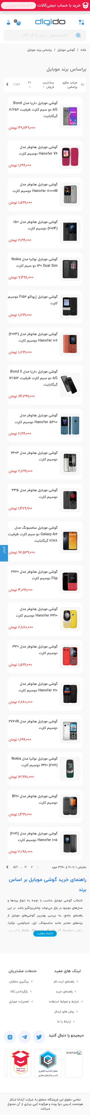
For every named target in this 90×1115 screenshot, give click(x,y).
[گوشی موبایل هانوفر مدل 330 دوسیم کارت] (70, 656)
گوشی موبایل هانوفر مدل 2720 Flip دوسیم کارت (34, 575)
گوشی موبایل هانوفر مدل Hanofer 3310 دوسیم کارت (37, 612)
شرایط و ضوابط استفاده (64, 1002)
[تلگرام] (24, 1037)
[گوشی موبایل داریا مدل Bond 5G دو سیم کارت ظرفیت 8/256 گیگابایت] (70, 116)
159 (15, 867)
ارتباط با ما (64, 1022)
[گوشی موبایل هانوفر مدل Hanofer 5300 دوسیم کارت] (70, 425)
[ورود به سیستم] (8, 22)
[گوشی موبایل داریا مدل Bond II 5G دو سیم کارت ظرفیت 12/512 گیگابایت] (70, 385)
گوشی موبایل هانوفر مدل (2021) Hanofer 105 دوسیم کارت (34, 837)
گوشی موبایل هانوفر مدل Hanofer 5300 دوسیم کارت (36, 418)
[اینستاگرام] (10, 1037)
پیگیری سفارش (19, 982)
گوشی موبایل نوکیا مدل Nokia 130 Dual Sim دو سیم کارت (35, 262)
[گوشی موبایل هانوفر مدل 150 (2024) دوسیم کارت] (70, 232)
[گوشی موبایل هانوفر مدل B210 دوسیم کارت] (70, 806)
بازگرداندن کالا (19, 992)
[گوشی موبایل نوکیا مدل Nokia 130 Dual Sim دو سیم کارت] (70, 269)
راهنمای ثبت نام (64, 982)
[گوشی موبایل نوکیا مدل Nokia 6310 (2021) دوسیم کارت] (70, 769)
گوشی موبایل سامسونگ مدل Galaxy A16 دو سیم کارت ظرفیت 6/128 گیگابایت (33, 534)
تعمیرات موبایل (19, 1002)
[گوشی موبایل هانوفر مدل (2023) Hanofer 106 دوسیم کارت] (70, 344)
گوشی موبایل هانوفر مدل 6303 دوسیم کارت (34, 456)
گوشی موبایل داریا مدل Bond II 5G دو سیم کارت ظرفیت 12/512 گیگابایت (33, 378)
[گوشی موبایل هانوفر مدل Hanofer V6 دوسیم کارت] (70, 157)
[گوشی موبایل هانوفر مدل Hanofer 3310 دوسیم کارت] (70, 619)
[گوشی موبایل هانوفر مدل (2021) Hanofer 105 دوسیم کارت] (70, 843)
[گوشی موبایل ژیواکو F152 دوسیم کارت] (70, 307)
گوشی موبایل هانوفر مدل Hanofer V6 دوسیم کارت (38, 150)
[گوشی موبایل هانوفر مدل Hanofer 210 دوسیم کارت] (70, 694)
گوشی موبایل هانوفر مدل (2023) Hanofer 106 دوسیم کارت (33, 337)
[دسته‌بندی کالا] (81, 22)
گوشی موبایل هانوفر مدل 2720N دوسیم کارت (33, 724)
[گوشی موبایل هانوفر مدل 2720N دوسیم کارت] (70, 731)
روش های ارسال (64, 1012)
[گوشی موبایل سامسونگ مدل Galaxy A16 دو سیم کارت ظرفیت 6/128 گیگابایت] (70, 541)
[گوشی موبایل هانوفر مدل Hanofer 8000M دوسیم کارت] (70, 194)
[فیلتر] (4, 557)
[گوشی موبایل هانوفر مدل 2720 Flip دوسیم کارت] (70, 582)
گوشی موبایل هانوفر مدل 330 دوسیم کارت (35, 650)
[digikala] (20, 1063)
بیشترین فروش (48, 85)
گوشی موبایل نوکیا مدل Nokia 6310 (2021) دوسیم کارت (35, 762)
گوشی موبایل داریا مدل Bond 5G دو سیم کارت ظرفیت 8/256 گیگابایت (33, 110)
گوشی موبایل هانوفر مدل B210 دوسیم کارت (35, 799)
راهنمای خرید (64, 992)
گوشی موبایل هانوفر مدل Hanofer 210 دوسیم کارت (38, 687)
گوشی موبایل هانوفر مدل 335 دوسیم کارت (35, 493)
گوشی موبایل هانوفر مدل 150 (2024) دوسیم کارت (36, 225)
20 (29, 83)
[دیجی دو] (50, 22)
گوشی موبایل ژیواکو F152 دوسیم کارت (33, 300)
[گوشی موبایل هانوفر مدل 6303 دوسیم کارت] (70, 463)
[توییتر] (39, 1037)
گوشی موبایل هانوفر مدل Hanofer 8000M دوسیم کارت (35, 187)
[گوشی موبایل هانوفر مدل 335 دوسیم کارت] (70, 500)
